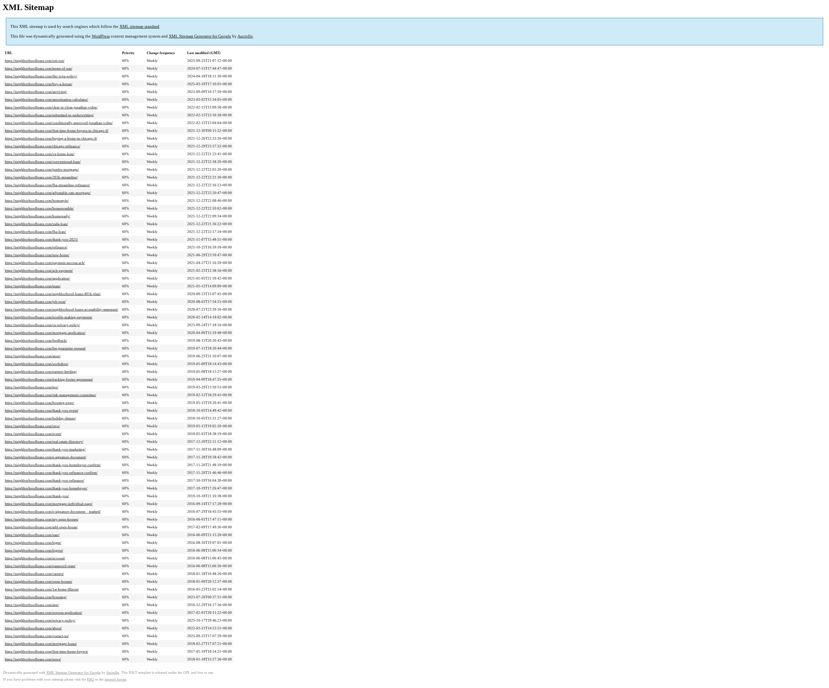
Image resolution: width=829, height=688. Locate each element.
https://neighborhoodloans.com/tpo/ (31, 387)
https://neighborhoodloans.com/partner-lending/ (41, 371)
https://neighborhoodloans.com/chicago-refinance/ (42, 146)
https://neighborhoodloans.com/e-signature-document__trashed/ (53, 511)
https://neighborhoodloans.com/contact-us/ (37, 636)
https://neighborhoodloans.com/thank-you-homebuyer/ (46, 488)
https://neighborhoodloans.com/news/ (33, 659)
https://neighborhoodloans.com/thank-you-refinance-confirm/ (51, 473)
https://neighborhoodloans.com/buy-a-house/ (38, 84)
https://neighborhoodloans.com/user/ (32, 535)
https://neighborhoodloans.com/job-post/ (35, 302)
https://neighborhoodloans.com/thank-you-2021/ (41, 239)
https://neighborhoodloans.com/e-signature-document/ (45, 457)
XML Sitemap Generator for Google (200, 36)
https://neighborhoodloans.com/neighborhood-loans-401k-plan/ (53, 294)
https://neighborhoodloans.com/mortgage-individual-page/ (49, 504)
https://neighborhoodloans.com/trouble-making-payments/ (48, 317)
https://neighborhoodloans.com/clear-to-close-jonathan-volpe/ (51, 107)
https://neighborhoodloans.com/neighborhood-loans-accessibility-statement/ (61, 309)
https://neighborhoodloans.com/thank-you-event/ (41, 410)
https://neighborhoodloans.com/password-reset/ (40, 566)
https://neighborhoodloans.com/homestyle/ (37, 200)
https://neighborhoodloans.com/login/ (33, 543)
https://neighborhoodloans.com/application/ (37, 278)
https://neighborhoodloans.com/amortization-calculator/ (46, 99)
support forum (115, 679)
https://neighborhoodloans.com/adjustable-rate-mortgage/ (48, 193)
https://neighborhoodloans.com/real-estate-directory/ (44, 441)
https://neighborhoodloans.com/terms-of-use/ (38, 68)
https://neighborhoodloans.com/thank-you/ (37, 496)
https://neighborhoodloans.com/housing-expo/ (39, 403)
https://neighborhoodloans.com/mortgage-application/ (45, 333)
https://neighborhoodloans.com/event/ (33, 434)
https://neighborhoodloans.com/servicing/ (36, 92)
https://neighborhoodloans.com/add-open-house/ (41, 527)
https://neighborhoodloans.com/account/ (35, 558)
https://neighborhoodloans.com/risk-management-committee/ (50, 395)
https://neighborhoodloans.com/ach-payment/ (39, 270)
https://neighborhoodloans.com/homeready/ (37, 216)
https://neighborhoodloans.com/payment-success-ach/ (45, 263)
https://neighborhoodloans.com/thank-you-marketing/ (45, 449)
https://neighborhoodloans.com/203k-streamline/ (41, 177)
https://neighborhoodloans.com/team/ (33, 286)
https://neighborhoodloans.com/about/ (33, 628)
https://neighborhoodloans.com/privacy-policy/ (40, 620)
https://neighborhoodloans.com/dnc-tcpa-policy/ (41, 76)
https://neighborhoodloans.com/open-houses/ (38, 581)
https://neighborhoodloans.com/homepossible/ (39, 208)
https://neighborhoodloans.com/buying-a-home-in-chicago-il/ (51, 138)
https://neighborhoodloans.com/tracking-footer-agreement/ (49, 379)
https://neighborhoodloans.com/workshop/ (36, 364)
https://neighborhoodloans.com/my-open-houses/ (41, 519)
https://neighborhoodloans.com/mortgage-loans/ (41, 644)
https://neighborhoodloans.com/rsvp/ (32, 426)
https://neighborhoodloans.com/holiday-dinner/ (40, 418)
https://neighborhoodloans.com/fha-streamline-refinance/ (47, 185)
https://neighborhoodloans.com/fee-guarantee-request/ (45, 348)
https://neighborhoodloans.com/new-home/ (37, 255)
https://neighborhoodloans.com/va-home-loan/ (39, 154)
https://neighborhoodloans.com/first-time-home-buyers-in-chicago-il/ (56, 130)
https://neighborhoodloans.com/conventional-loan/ (43, 162)
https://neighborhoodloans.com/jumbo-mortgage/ (42, 169)
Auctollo (245, 36)
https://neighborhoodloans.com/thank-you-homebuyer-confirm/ (53, 465)
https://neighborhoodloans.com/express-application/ (43, 612)
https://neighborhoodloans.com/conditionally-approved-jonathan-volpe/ (59, 123)
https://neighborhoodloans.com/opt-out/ (34, 61)
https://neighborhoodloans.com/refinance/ (36, 247)
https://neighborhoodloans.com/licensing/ (36, 597)
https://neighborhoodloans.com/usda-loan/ (36, 224)
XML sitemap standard (139, 26)
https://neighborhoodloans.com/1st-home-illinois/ (42, 589)
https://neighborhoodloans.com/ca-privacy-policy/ (42, 325)
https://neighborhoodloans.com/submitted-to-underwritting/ (49, 115)
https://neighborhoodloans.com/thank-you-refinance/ (44, 480)
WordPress (101, 36)
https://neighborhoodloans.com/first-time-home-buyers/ (46, 651)
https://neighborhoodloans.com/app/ (32, 605)
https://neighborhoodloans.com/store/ (33, 356)
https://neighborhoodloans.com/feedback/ (36, 340)
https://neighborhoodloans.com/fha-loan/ (35, 232)
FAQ (90, 679)
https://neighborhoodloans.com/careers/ (34, 574)
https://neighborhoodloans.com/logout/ (34, 550)
